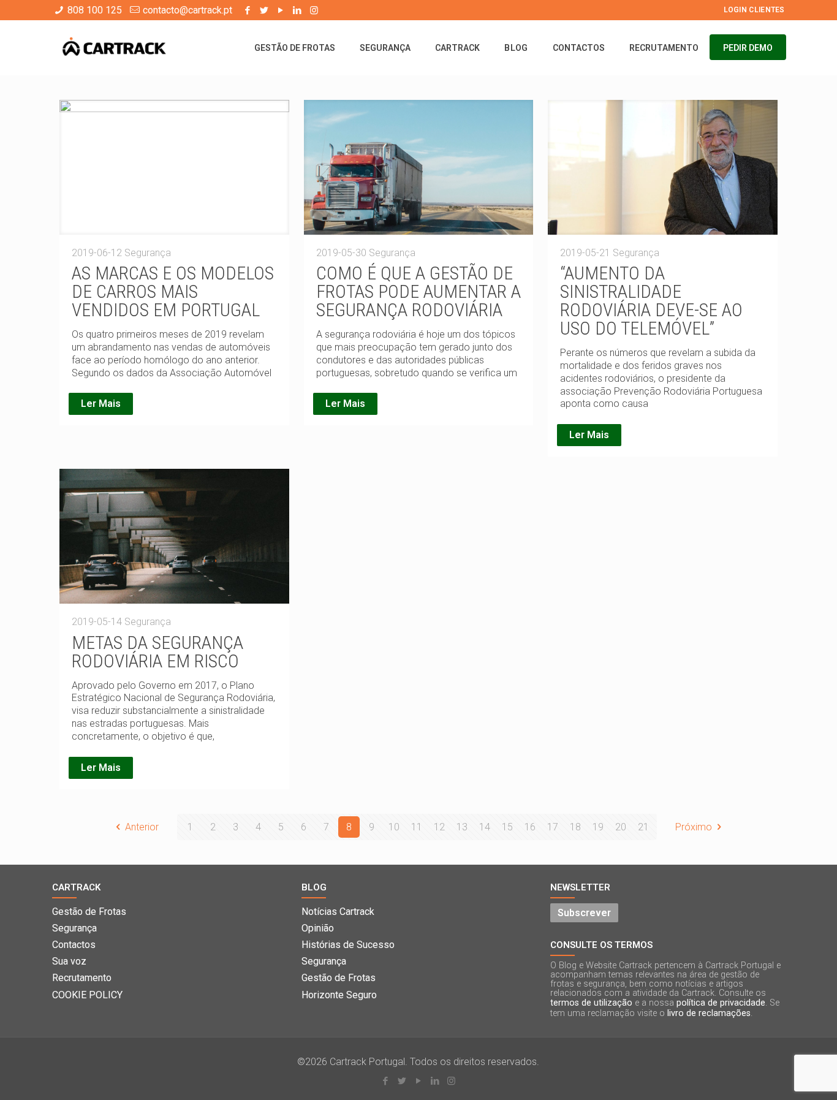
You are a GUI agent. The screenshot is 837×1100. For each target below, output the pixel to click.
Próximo (693, 827)
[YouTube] (281, 10)
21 (643, 827)
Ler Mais (101, 403)
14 (484, 827)
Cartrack (76, 887)
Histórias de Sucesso (348, 944)
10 (394, 827)
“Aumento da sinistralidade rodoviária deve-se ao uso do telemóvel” (651, 300)
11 (416, 827)
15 (507, 827)
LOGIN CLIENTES (754, 10)
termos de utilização (591, 1003)
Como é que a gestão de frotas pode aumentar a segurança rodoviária (418, 291)
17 (552, 827)
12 (439, 827)
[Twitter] (264, 10)
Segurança (74, 928)
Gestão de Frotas (89, 911)
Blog (314, 887)
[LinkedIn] (297, 10)
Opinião (317, 928)
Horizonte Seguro (339, 995)
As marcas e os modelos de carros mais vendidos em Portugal (173, 291)
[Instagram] (314, 10)
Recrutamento (82, 978)
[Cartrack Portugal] (114, 47)
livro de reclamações (709, 1013)
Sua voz (69, 961)
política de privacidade (720, 1003)
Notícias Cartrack (337, 911)
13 (462, 827)
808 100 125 (94, 10)
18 (575, 827)
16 (530, 827)
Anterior (142, 827)
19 (598, 827)
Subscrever (584, 913)
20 (620, 827)
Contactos (74, 944)
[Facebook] (247, 10)
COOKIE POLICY (87, 995)
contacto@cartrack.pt (187, 10)
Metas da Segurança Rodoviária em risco (157, 652)
